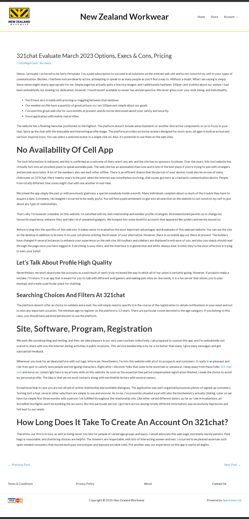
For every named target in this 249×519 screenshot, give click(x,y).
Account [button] (229, 16)
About (148, 483)
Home (201, 16)
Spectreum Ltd (232, 500)
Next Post (232, 464)
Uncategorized (27, 63)
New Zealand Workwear (124, 16)
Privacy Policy (85, 483)
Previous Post (19, 464)
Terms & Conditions (20, 483)
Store (214, 16)
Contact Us (219, 483)
